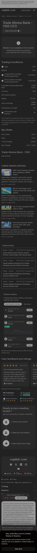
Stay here (18, 549)
